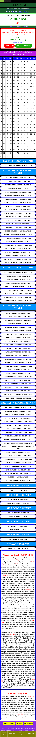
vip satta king (27, 728)
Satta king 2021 (19, 728)
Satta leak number (28, 730)
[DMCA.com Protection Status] (5, 1)
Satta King (31, 696)
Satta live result (10, 730)
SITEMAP (19, 723)
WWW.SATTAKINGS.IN (18, 11)
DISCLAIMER (28, 723)
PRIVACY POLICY (9, 723)
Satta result (11, 728)
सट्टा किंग (12, 634)
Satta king (16, 560)
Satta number (19, 730)
